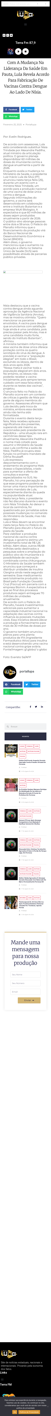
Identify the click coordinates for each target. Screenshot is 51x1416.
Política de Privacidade (29, 1412)
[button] (25, 24)
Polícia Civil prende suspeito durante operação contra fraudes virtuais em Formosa (18, 4)
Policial (22, 756)
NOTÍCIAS (23, 751)
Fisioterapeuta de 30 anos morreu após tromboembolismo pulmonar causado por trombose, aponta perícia (31, 904)
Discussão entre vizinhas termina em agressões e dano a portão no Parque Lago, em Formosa (32, 851)
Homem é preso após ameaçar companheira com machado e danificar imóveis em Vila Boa (30, 822)
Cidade (22, 746)
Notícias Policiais (33, 751)
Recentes (25, 736)
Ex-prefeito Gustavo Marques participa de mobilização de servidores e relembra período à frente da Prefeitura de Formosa (32, 792)
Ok (15, 1412)
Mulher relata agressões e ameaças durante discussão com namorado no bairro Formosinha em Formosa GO (32, 880)
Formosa (30, 746)
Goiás (37, 746)
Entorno (23, 897)
